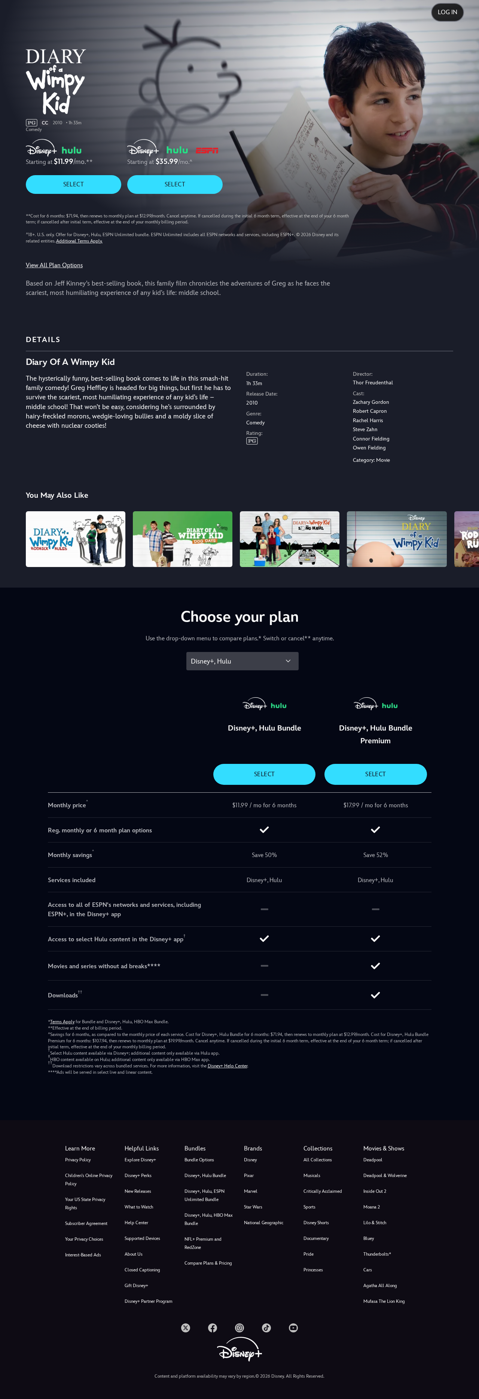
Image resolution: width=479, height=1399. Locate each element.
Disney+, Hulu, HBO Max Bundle (208, 1219)
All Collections (317, 1159)
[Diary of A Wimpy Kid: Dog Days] (182, 539)
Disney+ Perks (138, 1175)
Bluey (368, 1238)
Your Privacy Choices (84, 1239)
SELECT (73, 184)
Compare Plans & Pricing (208, 1263)
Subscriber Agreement (86, 1223)
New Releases (138, 1191)
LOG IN (447, 12)
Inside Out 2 (374, 1191)
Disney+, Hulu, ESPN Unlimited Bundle (204, 1195)
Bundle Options (199, 1159)
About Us (134, 1254)
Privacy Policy (78, 1159)
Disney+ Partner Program (149, 1301)
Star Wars (253, 1207)
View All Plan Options (54, 265)
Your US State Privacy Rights (85, 1203)
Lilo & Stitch (374, 1222)
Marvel (250, 1191)
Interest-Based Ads (83, 1255)
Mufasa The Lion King (384, 1301)
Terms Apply (62, 1021)
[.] (185, 1327)
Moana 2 (371, 1207)
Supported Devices (142, 1238)
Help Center (136, 1222)
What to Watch (139, 1207)
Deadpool (372, 1159)
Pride (308, 1254)
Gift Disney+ (136, 1285)
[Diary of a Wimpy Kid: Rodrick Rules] (75, 539)
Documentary (316, 1238)
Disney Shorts (316, 1222)
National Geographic (263, 1222)
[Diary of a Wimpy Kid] (396, 539)
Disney (250, 1159)
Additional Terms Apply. (79, 241)
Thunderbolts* (377, 1254)
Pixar (249, 1175)
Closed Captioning (142, 1269)
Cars (367, 1269)
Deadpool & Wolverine (385, 1175)
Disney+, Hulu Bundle (205, 1175)
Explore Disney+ (140, 1159)
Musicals (311, 1175)
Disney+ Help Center (227, 1066)
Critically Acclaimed (322, 1191)
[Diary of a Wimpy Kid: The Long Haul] (289, 539)
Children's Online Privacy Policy (88, 1179)
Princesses (313, 1269)
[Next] (464, 538)
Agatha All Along (380, 1285)
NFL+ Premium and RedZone (203, 1243)
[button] (150, 1149)
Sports (309, 1207)
